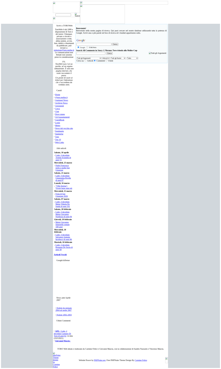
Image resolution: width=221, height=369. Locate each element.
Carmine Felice (141, 360)
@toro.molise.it (61, 97)
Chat (57, 111)
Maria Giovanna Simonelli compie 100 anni (63, 224)
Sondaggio (59, 131)
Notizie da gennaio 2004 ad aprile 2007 (64, 309)
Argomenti (59, 106)
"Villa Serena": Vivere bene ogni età (64, 187)
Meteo (57, 125)
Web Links (59, 142)
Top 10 (58, 140)
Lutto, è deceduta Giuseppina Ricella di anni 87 (63, 178)
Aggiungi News (61, 100)
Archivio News (61, 103)
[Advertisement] (63, 278)
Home (57, 95)
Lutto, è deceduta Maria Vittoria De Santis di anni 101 (63, 204)
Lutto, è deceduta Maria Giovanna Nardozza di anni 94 (64, 214)
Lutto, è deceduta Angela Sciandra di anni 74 (63, 157)
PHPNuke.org (100, 360)
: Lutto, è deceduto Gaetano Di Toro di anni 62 (62, 332)
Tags (57, 137)
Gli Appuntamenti (62, 117)
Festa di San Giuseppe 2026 (62, 195)
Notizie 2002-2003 (64, 315)
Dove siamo (60, 114)
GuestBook (59, 120)
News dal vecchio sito (64, 128)
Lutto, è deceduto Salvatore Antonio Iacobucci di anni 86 (64, 237)
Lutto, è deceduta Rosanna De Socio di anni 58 (64, 247)
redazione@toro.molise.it (64, 50)
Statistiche (59, 134)
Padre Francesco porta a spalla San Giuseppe (63, 167)
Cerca (57, 109)
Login (57, 123)
